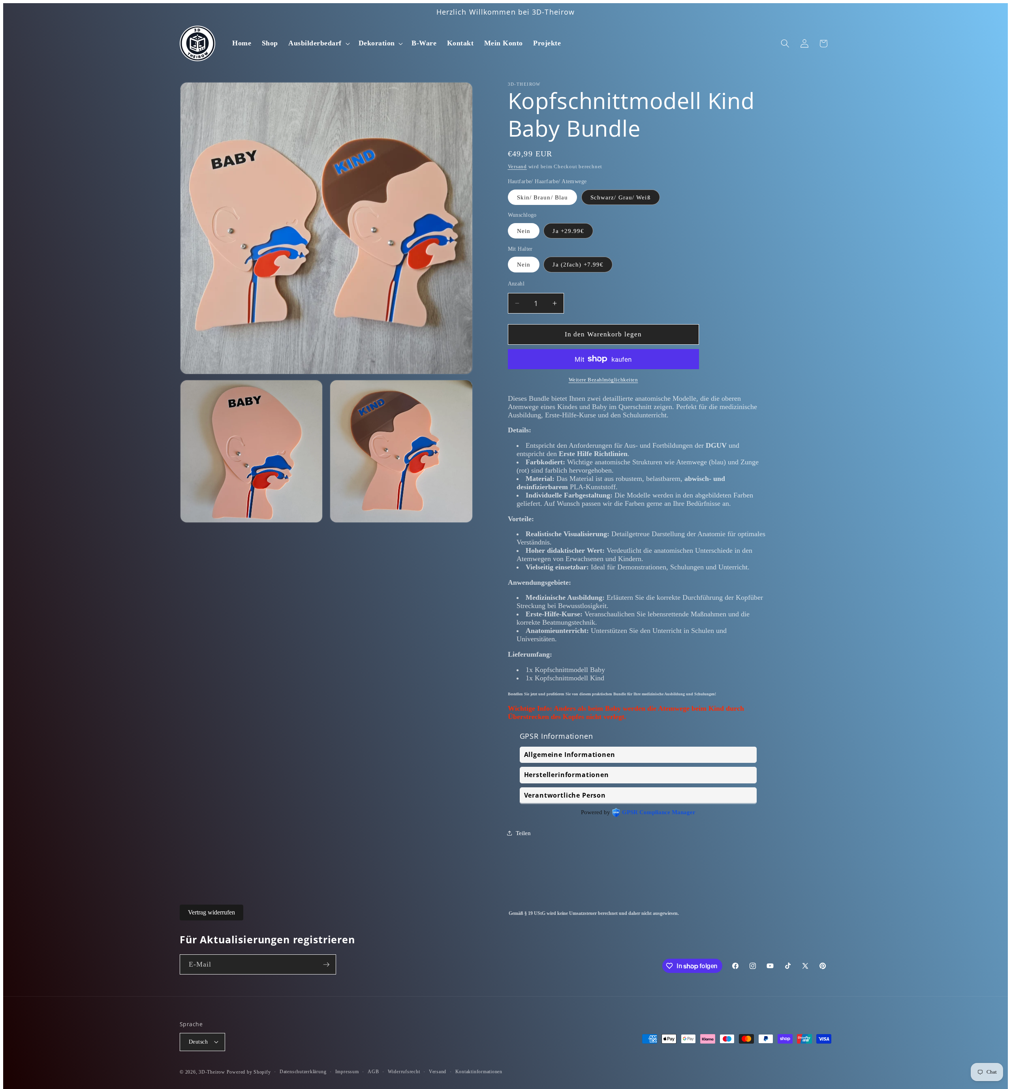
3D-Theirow (212, 1072)
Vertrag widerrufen (211, 912)
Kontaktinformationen (478, 1071)
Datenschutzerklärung (303, 1071)
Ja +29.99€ (568, 230)
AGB (373, 1071)
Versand (517, 166)
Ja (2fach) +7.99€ (577, 264)
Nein (523, 230)
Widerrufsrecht (404, 1071)
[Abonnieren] (326, 964)
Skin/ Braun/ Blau (542, 196)
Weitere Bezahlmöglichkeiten (603, 380)
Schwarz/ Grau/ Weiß (620, 196)
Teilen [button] (523, 833)
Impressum (347, 1071)
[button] (318, 43)
